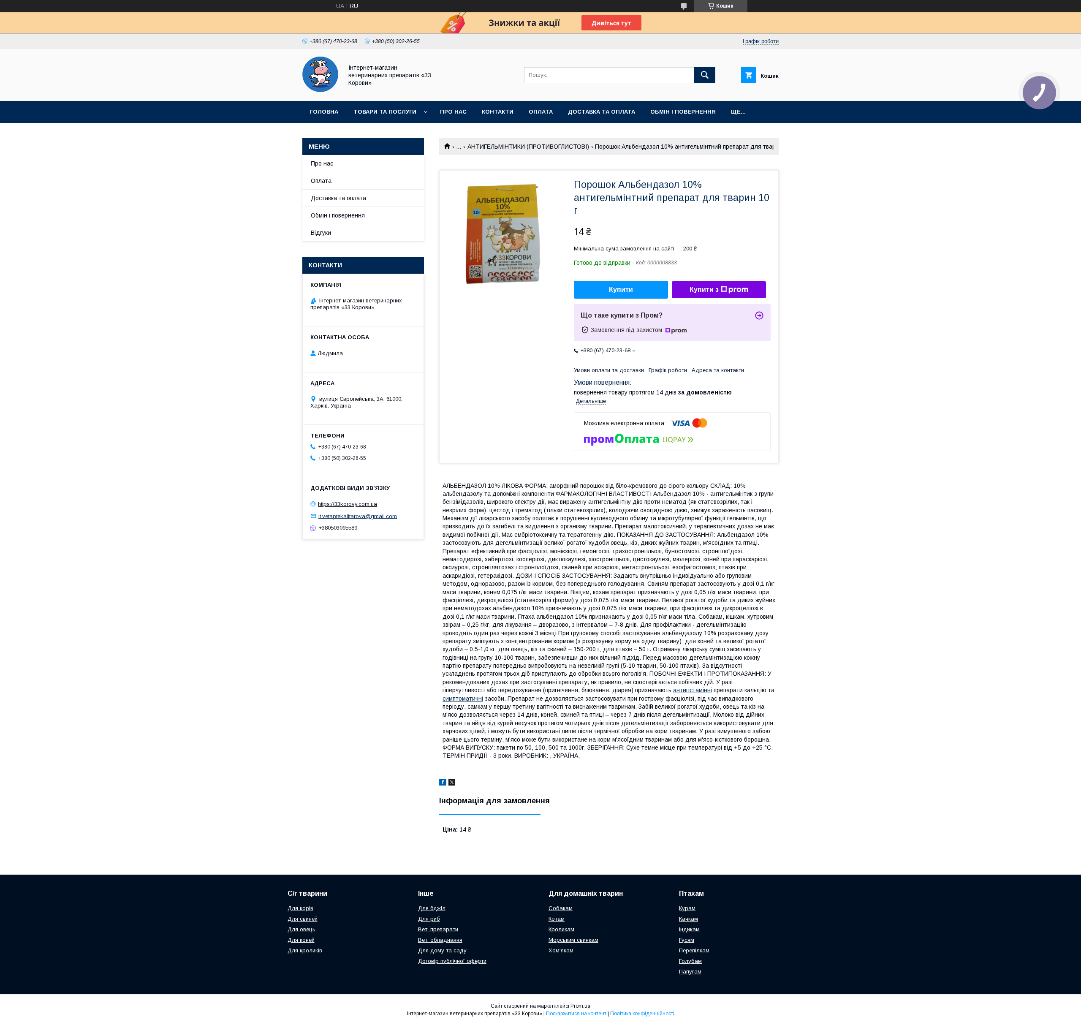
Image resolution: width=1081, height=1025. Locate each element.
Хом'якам (561, 950)
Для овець (301, 929)
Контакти (497, 112)
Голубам (690, 961)
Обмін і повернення (683, 112)
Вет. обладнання (440, 940)
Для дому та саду (442, 950)
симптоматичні (463, 698)
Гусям (686, 940)
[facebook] (442, 783)
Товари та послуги (384, 112)
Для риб (429, 919)
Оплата (541, 112)
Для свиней (303, 919)
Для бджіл (431, 908)
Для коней (301, 940)
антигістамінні (692, 690)
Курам (687, 908)
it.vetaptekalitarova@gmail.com (357, 516)
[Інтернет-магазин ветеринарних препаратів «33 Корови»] (320, 90)
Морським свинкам (573, 940)
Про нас (453, 112)
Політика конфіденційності (642, 1014)
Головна (324, 112)
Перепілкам (694, 950)
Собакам (561, 908)
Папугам (690, 971)
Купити (621, 289)
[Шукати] (704, 75)
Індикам (689, 929)
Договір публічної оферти (452, 961)
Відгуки (321, 232)
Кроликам (561, 929)
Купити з (704, 289)
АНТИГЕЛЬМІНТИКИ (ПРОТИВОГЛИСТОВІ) (528, 146)
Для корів (300, 908)
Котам (557, 919)
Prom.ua (580, 1006)
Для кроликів (305, 950)
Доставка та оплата (601, 112)
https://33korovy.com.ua (347, 504)
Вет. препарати (438, 929)
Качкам (688, 919)
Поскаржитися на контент (576, 1014)
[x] (451, 783)
